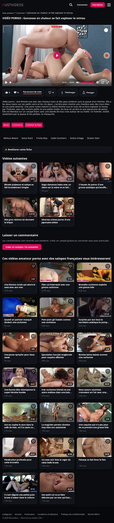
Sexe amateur (8, 13)
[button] (109, 4)
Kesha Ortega (77, 138)
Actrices (18, 514)
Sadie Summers (58, 138)
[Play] (6, 82)
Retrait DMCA (94, 514)
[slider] (35, 82)
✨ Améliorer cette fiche (18, 149)
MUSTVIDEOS (12, 4)
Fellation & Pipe (33, 124)
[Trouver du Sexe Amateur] (71, 4)
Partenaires (29, 514)
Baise (6, 124)
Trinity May (41, 138)
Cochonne (20, 13)
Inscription (97, 4)
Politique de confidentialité (73, 514)
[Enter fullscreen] (107, 82)
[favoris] (33, 166)
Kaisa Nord (27, 138)
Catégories (7, 514)
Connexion (82, 4)
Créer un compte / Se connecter (22, 247)
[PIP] (102, 82)
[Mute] (77, 82)
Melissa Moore (11, 138)
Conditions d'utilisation (48, 514)
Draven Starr (93, 138)
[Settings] (97, 82)
